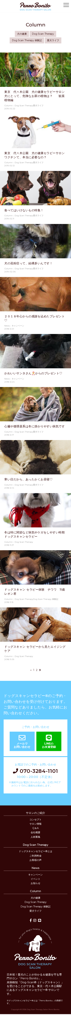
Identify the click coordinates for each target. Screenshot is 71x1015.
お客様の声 (35, 860)
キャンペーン (35, 874)
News (35, 868)
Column (35, 891)
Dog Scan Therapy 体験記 (27, 40)
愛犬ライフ (53, 40)
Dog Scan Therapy (43, 33)
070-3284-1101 (38, 771)
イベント (35, 878)
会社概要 (35, 832)
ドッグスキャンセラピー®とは (35, 851)
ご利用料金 (35, 855)
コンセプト (35, 819)
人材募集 (35, 836)
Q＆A (35, 828)
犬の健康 (22, 33)
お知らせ (35, 883)
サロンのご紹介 (35, 813)
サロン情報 (35, 823)
